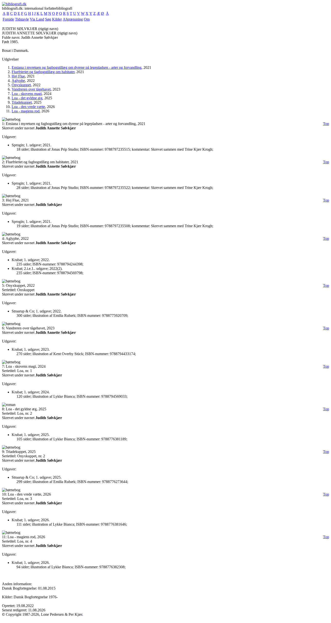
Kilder (57, 19)
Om (87, 19)
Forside (8, 19)
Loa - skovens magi (27, 94)
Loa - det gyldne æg (27, 98)
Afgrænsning (73, 19)
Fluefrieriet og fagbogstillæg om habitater (43, 72)
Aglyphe (18, 80)
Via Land (37, 19)
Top (326, 124)
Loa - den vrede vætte (28, 107)
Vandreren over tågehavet (31, 89)
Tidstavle (22, 19)
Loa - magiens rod (25, 111)
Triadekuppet (22, 102)
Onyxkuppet (21, 85)
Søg (48, 19)
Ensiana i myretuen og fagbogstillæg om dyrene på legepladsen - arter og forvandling (77, 67)
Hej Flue (18, 76)
